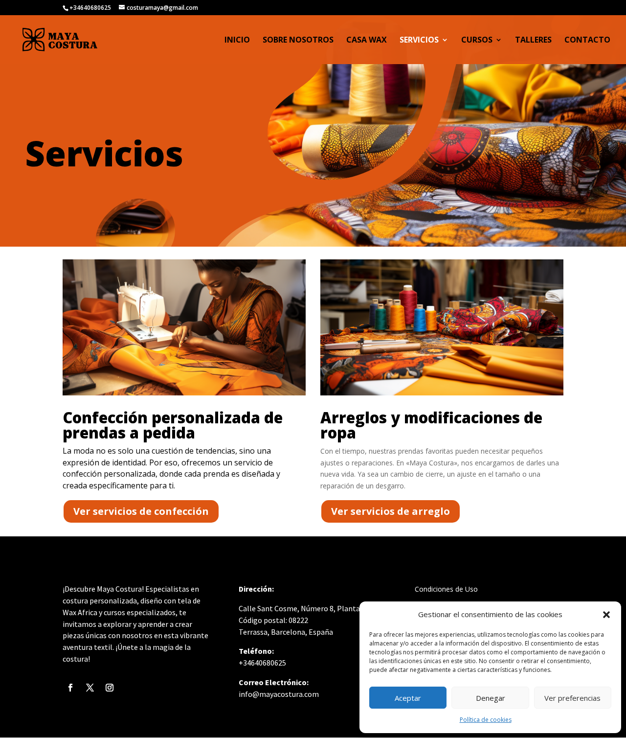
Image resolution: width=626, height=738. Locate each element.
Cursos (476, 40)
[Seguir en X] (90, 687)
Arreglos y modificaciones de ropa (431, 425)
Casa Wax (366, 40)
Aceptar (408, 698)
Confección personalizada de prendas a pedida (173, 425)
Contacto (587, 40)
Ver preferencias (572, 698)
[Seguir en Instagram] (109, 687)
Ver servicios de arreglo (390, 511)
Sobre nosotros (298, 40)
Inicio (237, 40)
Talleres (533, 40)
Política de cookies (486, 719)
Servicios (419, 40)
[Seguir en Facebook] (70, 687)
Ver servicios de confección (141, 511)
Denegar (490, 698)
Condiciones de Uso (446, 589)
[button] (606, 615)
